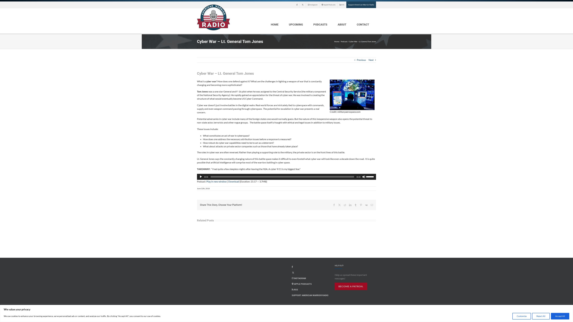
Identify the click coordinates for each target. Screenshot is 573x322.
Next (371, 59)
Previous (361, 59)
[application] (286, 177)
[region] (286, 313)
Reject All (540, 316)
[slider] (370, 176)
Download (233, 181)
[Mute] (363, 176)
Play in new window (216, 181)
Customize (522, 316)
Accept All (560, 316)
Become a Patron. (350, 286)
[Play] (200, 176)
